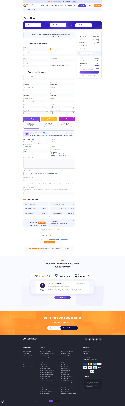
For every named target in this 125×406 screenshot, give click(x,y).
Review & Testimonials (28, 366)
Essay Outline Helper (65, 368)
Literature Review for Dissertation (68, 384)
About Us (57, 5)
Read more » (67, 1)
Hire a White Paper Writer (66, 376)
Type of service (53, 82)
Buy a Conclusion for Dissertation (47, 370)
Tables (24, 104)
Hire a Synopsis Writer (65, 374)
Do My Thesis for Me (65, 364)
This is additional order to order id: (32, 190)
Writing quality (26, 115)
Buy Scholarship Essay (66, 353)
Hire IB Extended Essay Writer (67, 378)
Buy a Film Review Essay (45, 378)
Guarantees (25, 362)
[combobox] (25, 66)
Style (24, 149)
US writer (53, 150)
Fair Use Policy (91, 401)
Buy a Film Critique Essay (45, 376)
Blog (74, 5)
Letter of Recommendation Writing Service (70, 387)
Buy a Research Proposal (45, 387)
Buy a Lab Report (43, 382)
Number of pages (26, 98)
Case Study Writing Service (67, 357)
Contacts (70, 5)
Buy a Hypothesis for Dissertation (47, 380)
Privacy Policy (55, 239)
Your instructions (26, 157)
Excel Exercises (64, 372)
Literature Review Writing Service (68, 382)
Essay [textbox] (25, 89)
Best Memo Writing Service (45, 359)
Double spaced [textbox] (53, 95)
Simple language (56, 153)
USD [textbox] (51, 100)
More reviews (62, 297)
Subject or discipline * (27, 82)
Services (42, 5)
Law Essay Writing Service (66, 380)
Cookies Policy (64, 239)
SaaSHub (60, 275)
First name (25, 52)
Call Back (82, 5)
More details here (55, 229)
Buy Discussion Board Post (66, 362)
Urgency (51, 87)
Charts (51, 104)
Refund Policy (99, 401)
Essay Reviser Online (65, 370)
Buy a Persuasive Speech (45, 386)
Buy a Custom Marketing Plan (46, 372)
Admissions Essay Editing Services (47, 353)
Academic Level (26, 93)
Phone (24, 63)
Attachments (26, 170)
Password (25, 58)
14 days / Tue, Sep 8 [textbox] (54, 89)
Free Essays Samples (27, 355)
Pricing (47, 5)
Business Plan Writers (44, 364)
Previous (33, 287)
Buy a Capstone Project (45, 368)
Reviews (61, 5)
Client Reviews (42, 274)
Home (29, 9)
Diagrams (25, 110)
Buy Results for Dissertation (67, 351)
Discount (52, 5)
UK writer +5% (54, 152)
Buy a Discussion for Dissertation (46, 374)
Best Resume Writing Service (46, 361)
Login (90, 5)
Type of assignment (27, 87)
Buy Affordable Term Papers (45, 389)
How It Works (26, 359)
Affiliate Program (26, 357)
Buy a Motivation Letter (44, 384)
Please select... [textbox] (27, 84)
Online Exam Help (65, 391)
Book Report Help (43, 362)
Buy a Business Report (44, 366)
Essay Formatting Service (66, 366)
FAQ (65, 5)
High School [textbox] (26, 95)
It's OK (74, 1)
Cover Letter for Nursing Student (68, 361)
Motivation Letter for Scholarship (68, 386)
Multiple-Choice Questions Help (67, 389)
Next (91, 287)
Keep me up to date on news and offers (59, 49)
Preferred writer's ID (27, 177)
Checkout (49, 242)
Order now (98, 5)
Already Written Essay (44, 357)
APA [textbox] (25, 151)
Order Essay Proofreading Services (68, 393)
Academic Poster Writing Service (46, 351)
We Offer (25, 364)
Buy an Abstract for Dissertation (46, 391)
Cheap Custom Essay (65, 359)
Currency (52, 98)
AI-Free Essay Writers (44, 355)
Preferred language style (55, 149)
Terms (50, 239)
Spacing (51, 93)
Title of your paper (27, 76)
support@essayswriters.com (90, 359)
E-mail (24, 47)
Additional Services (27, 351)
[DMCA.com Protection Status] (54, 401)
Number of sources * (54, 110)
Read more (70, 135)
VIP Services (26, 353)
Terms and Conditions (72, 401)
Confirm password (53, 58)
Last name (52, 52)
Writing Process (26, 361)
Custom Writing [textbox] (53, 84)
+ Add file (27, 173)
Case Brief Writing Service (66, 355)
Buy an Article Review (44, 393)
